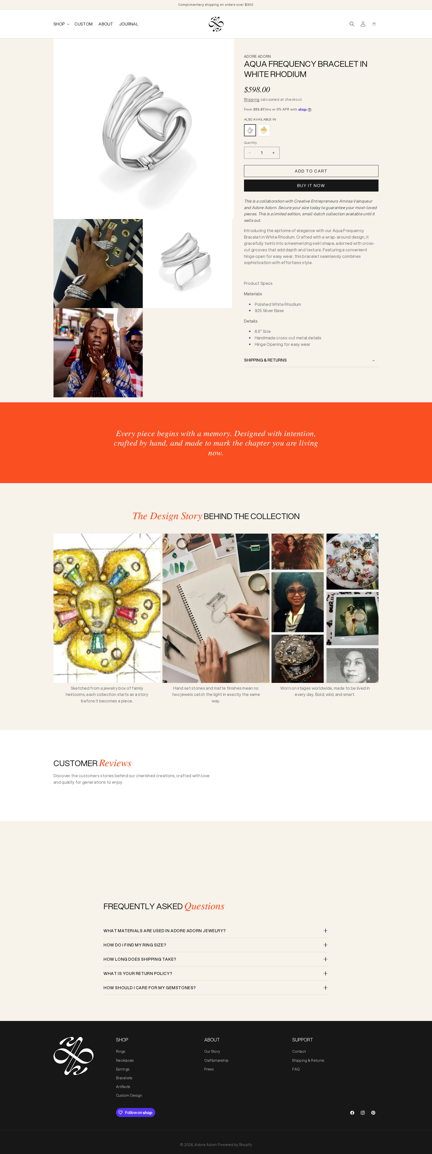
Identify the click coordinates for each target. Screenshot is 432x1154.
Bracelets (124, 1077)
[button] (61, 24)
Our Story (212, 1051)
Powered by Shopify (235, 1144)
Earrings (123, 1069)
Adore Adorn (205, 1144)
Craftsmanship (216, 1060)
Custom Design (129, 1095)
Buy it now (311, 185)
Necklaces (125, 1060)
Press (209, 1069)
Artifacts (123, 1086)
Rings (120, 1051)
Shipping (252, 99)
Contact (299, 1051)
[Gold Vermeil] (264, 130)
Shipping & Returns (308, 1060)
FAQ (296, 1069)
